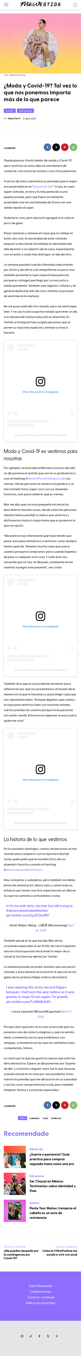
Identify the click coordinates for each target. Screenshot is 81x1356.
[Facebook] (47, 147)
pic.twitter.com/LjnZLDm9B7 (27, 915)
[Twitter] (48, 1336)
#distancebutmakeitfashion (27, 910)
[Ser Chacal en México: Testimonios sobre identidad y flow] (15, 1184)
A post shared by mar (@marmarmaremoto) (40, 435)
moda (45, 1118)
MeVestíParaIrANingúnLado (47, 478)
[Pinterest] (65, 147)
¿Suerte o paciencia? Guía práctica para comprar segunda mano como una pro (52, 1159)
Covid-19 (10, 111)
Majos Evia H (14, 118)
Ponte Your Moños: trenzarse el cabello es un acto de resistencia (53, 1213)
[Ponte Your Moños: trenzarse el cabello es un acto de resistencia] (15, 1211)
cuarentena (34, 1118)
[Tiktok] (30, 1336)
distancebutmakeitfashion (24, 869)
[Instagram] (22, 1336)
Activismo (34, 1203)
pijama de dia (42, 186)
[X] (56, 147)
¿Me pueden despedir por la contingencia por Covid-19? (21, 1254)
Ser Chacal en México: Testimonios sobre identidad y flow (53, 1186)
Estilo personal (25, 111)
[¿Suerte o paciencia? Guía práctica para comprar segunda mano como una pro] (15, 1157)
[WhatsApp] (73, 147)
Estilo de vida (36, 1149)
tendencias (56, 1118)
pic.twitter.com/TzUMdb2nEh (28, 1001)
